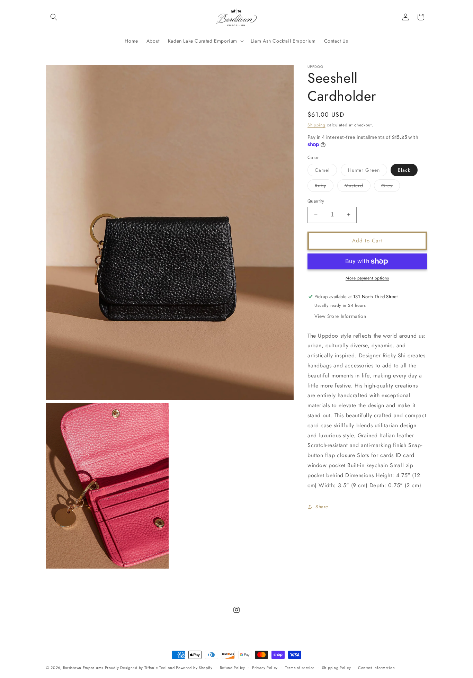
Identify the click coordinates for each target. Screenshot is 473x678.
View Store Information (340, 316)
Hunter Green (367, 171)
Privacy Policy (265, 667)
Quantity (315, 201)
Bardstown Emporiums (83, 667)
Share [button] (321, 506)
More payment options (367, 278)
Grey (390, 187)
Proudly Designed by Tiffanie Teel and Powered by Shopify (159, 667)
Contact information (376, 667)
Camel (326, 171)
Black (404, 170)
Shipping (316, 125)
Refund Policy (232, 667)
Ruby (324, 187)
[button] (53, 17)
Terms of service (300, 667)
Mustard (358, 187)
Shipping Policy (336, 667)
